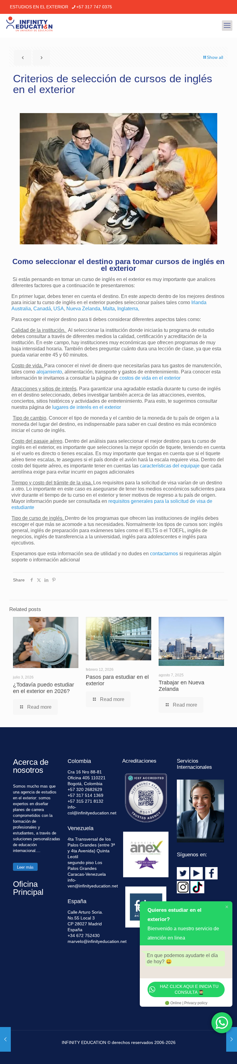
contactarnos (164, 553)
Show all (215, 57)
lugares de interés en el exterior (86, 407)
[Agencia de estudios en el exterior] (29, 25)
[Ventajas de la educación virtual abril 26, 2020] (231, 1039)
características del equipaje (170, 465)
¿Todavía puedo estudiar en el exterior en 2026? (43, 688)
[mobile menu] (227, 25)
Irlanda (198, 302)
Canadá (42, 308)
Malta (109, 308)
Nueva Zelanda (83, 308)
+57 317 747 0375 (94, 6)
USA (58, 308)
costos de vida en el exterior (150, 378)
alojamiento (49, 371)
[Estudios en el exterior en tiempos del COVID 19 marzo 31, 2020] (5, 1039)
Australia (21, 308)
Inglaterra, (128, 308)
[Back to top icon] (207, 1051)
